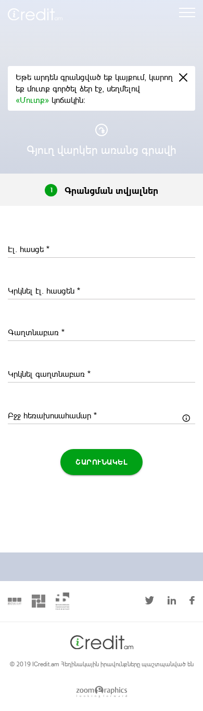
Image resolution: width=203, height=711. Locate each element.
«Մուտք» (34, 99)
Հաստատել (101, 596)
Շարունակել (101, 461)
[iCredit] (51, 10)
